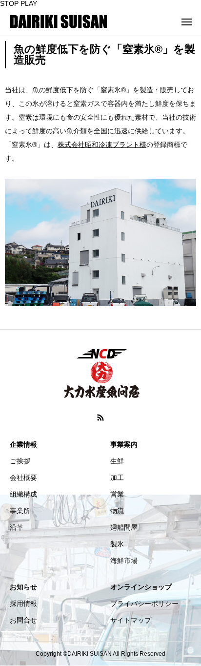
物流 (117, 511)
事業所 (20, 511)
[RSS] (100, 417)
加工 (117, 477)
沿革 (16, 527)
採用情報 (23, 603)
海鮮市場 (124, 560)
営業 (117, 494)
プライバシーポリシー (144, 603)
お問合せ (23, 620)
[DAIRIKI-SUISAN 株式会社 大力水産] (58, 21)
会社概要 (23, 477)
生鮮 (117, 461)
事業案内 (124, 444)
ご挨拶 (20, 461)
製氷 (117, 544)
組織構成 (23, 494)
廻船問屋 (124, 527)
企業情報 (23, 444)
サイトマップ (130, 620)
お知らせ (23, 587)
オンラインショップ (141, 587)
